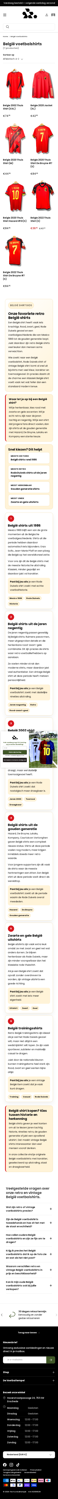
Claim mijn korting (15, 752)
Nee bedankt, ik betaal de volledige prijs (15, 760)
